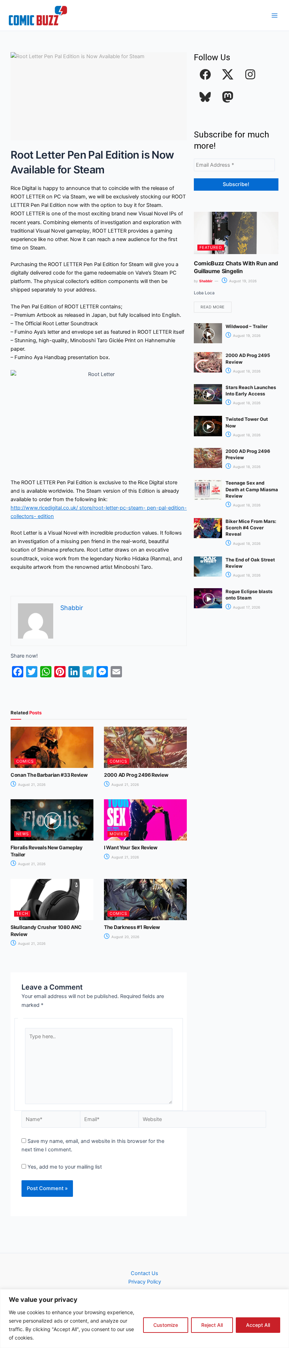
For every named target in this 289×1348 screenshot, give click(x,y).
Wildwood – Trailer (247, 326)
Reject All (212, 1325)
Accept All (258, 1325)
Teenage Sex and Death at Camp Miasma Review (252, 489)
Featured (210, 247)
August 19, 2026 (242, 281)
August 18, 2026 (246, 371)
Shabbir (206, 281)
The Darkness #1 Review (132, 927)
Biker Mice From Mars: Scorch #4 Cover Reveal (251, 527)
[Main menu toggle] (274, 15)
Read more (213, 306)
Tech (22, 913)
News (22, 833)
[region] (144, 1318)
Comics (25, 761)
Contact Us (144, 1273)
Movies (118, 833)
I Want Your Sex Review (131, 847)
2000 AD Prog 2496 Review (136, 775)
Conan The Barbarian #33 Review (49, 775)
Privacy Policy (144, 1282)
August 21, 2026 (31, 784)
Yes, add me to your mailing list (64, 1167)
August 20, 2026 (124, 937)
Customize (165, 1325)
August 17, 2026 (246, 607)
